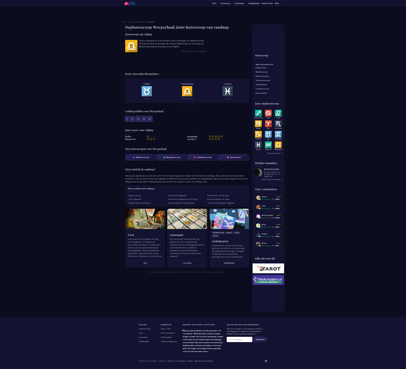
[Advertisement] (203, 15)
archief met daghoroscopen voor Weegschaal (186, 182)
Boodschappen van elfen (218, 199)
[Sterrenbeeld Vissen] (228, 91)
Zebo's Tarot (166, 329)
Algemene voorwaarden (204, 361)
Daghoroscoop (140, 22)
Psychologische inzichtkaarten (181, 203)
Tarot (145, 263)
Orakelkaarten (254, 3)
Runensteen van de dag (217, 195)
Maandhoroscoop (173, 157)
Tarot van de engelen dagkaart (221, 203)
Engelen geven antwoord (139, 203)
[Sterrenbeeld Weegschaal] (187, 91)
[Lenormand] (187, 219)
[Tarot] (145, 219)
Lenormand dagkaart (177, 195)
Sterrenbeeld (235, 157)
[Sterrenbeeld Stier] (147, 91)
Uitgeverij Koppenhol (169, 341)
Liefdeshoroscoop (204, 157)
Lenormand (187, 263)
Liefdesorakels (166, 337)
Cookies (190, 361)
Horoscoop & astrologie (270, 179)
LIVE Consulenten (167, 333)
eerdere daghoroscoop (233, 179)
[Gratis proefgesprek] (268, 280)
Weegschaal (187, 51)
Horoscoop (130, 22)
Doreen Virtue (267, 3)
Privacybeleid (180, 361)
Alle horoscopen (273, 153)
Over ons (162, 361)
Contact (171, 361)
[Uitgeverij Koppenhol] (268, 268)
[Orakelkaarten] (229, 219)
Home (124, 22)
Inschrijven (260, 339)
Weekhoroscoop (142, 157)
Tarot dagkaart (134, 199)
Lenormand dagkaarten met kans (183, 199)
